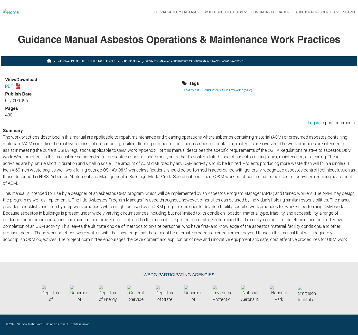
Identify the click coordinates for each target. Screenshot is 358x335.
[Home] (11, 12)
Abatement (191, 90)
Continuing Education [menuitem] (270, 12)
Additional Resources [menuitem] (317, 14)
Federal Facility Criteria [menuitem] (176, 14)
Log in (313, 123)
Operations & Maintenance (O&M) (228, 90)
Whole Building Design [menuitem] (226, 14)
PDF (12, 86)
